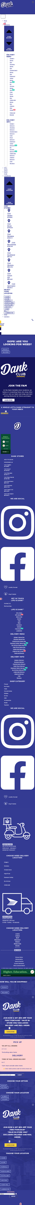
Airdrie (17, 933)
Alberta (17, 935)
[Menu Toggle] (3, 16)
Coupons (19, 624)
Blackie (17, 941)
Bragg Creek (17, 943)
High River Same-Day (11, 95)
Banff (17, 937)
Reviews (12, 163)
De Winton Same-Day (12, 87)
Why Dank (19, 613)
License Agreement (19, 963)
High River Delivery (12, 137)
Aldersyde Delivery (13, 154)
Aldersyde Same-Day (13, 102)
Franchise (19, 628)
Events (19, 619)
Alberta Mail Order (19, 651)
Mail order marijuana (17, 892)
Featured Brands (12, 114)
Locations (19, 630)
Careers (19, 626)
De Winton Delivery (13, 149)
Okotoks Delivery (12, 128)
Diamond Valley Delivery (19, 668)
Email (3, 411)
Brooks (17, 945)
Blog (19, 622)
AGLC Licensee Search (19, 965)
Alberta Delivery (12, 158)
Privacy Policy (19, 957)
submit (20, 1075)
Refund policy (19, 959)
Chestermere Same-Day (19, 641)
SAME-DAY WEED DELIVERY (17, 812)
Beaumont (17, 939)
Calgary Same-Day (12, 60)
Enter (13, 1196)
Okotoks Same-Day (12, 66)
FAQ (11, 161)
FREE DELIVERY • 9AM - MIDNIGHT (17, 11)
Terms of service (19, 961)
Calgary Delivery (12, 124)
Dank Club (19, 617)
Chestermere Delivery (13, 132)
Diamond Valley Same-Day (12, 79)
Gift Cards (19, 615)
